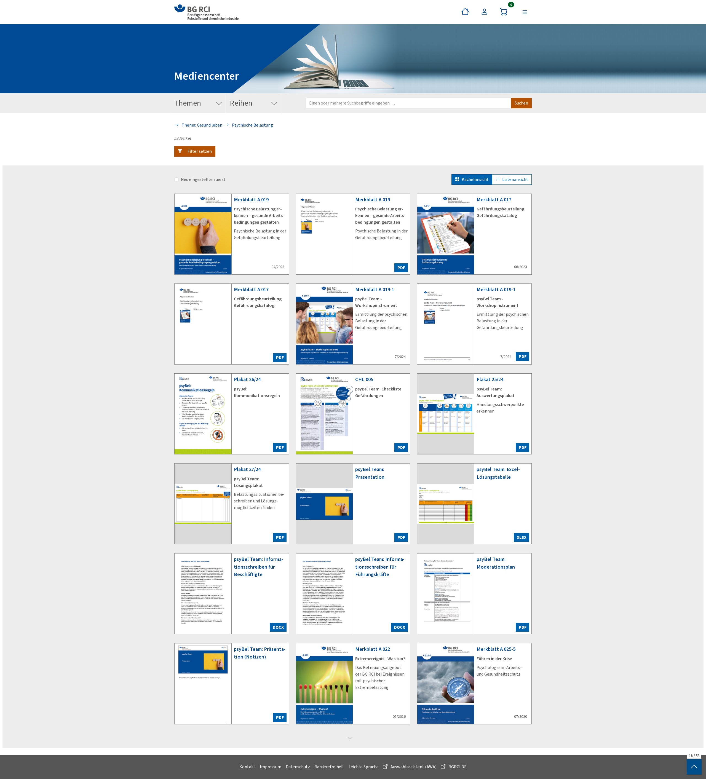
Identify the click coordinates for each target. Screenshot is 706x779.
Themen (188, 103)
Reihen (241, 103)
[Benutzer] (484, 12)
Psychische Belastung (252, 125)
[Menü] (525, 12)
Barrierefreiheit (329, 767)
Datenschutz (298, 767)
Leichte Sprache (364, 767)
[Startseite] (465, 12)
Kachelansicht (475, 179)
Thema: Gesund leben (201, 125)
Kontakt (247, 767)
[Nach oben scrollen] (694, 767)
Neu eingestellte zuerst (203, 179)
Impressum (270, 767)
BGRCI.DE (457, 767)
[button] (194, 151)
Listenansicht (515, 179)
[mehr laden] (349, 738)
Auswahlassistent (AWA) (413, 767)
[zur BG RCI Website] (206, 12)
